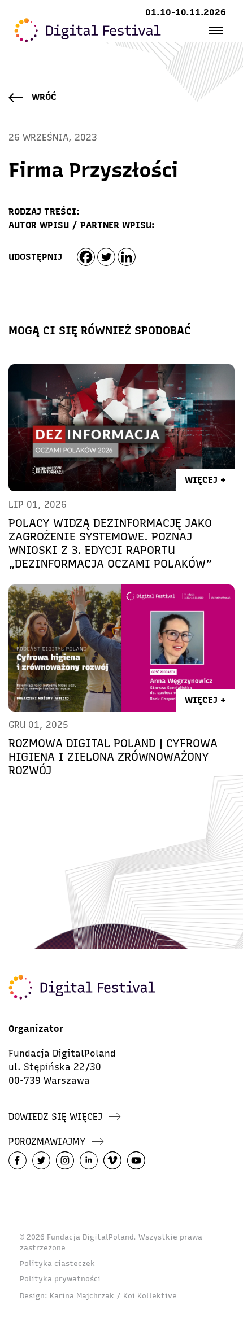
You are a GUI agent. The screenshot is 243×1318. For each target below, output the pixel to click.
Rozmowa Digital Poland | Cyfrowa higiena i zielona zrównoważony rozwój (113, 756)
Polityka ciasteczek (57, 1263)
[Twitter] (106, 257)
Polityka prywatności (60, 1279)
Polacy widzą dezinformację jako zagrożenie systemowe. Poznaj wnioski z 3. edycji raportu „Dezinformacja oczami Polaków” (110, 543)
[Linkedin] (127, 257)
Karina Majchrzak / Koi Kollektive (113, 1295)
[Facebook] (86, 257)
